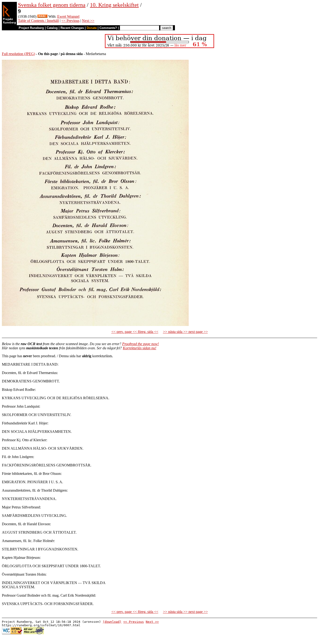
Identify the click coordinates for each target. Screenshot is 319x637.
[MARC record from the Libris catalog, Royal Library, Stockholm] (42, 16)
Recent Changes (72, 28)
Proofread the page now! (140, 344)
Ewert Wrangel (68, 16)
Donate (92, 28)
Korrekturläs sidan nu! (139, 348)
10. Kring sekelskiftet (114, 5)
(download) (112, 621)
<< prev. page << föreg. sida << (134, 332)
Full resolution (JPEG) (18, 54)
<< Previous (70, 21)
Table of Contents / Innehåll (38, 21)
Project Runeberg (31, 28)
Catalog (52, 28)
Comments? (108, 28)
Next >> (88, 21)
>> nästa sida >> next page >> (185, 332)
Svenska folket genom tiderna (51, 5)
